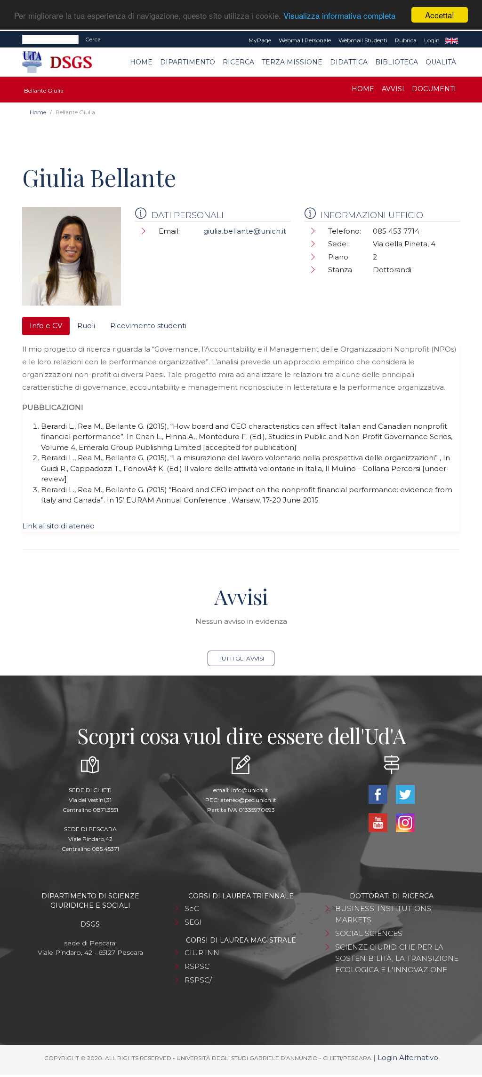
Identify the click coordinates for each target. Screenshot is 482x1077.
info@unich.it (249, 790)
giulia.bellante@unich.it (244, 231)
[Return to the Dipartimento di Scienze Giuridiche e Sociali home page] (64, 62)
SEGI (193, 922)
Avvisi (393, 89)
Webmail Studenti (362, 40)
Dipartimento (187, 62)
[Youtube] (379, 822)
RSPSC (197, 966)
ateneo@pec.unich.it (248, 799)
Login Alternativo (408, 1057)
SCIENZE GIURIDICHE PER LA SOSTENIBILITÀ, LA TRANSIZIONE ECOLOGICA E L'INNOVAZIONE (396, 958)
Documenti (434, 89)
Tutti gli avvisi (241, 658)
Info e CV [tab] (46, 325)
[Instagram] (405, 822)
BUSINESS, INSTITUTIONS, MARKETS (384, 914)
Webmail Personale (305, 40)
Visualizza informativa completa (339, 15)
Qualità (441, 62)
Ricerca (238, 62)
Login (432, 40)
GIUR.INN (202, 952)
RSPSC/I (199, 979)
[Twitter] (405, 793)
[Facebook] (379, 793)
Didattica (349, 62)
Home (141, 62)
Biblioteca (396, 62)
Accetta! (439, 15)
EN (451, 40)
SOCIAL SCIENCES (368, 933)
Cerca (93, 39)
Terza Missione (292, 62)
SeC (192, 908)
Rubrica (406, 40)
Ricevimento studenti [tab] (148, 325)
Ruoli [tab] (86, 325)
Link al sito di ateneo (58, 525)
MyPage (260, 40)
